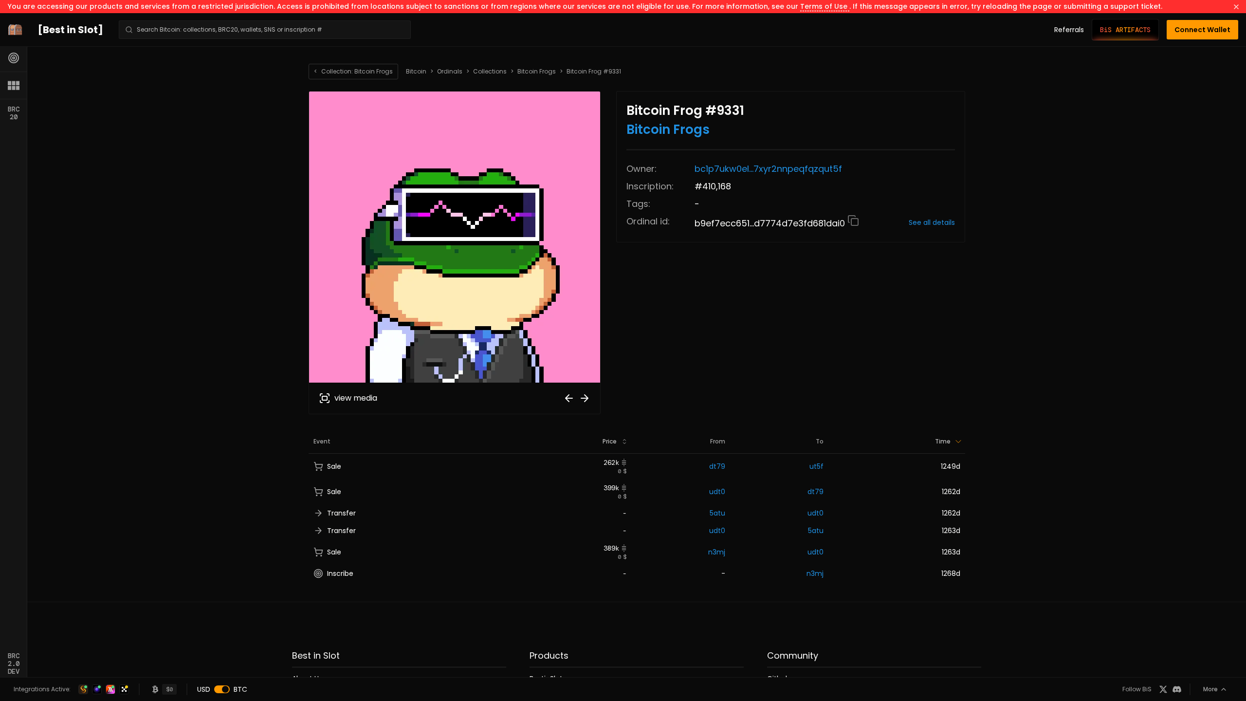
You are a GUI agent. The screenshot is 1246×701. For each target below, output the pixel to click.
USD (203, 689)
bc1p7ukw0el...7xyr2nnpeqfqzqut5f (768, 169)
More (1210, 689)
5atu (717, 513)
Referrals (1069, 30)
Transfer (341, 513)
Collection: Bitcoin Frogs (353, 71)
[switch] (222, 689)
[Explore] (13, 58)
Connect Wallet (1202, 30)
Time (943, 441)
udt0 (717, 492)
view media (355, 398)
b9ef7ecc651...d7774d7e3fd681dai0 (771, 223)
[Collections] (13, 85)
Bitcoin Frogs (536, 71)
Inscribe (340, 573)
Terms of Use (824, 6)
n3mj (716, 552)
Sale (334, 466)
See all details (932, 222)
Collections (490, 71)
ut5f (816, 466)
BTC (240, 689)
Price (610, 441)
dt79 (717, 466)
